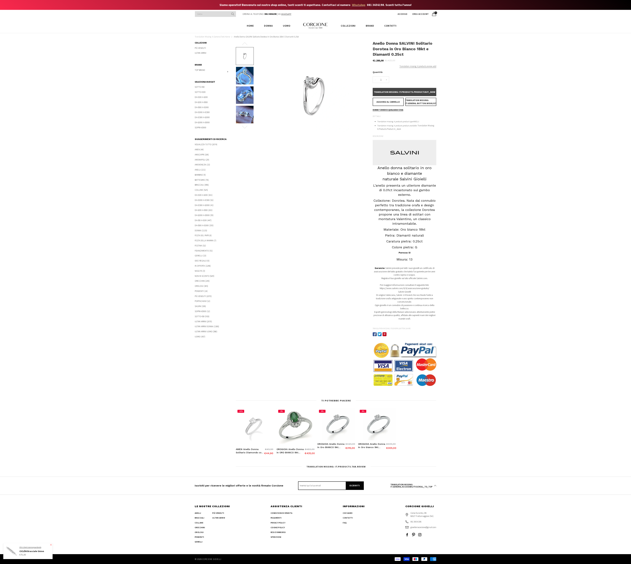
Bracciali (199, 518)
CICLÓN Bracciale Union (31, 551)
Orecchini (200, 527)
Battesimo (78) (202, 180)
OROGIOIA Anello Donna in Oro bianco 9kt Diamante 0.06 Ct (371, 446)
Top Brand (200, 70)
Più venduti (200, 48)
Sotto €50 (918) (202, 316)
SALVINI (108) (200, 306)
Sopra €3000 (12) (202, 311)
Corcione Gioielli (211, 559)
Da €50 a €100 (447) (203, 220)
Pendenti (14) (201, 291)
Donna (268, 25)
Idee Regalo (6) (202, 260)
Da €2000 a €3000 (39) (204, 215)
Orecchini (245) (202, 281)
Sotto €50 (200, 87)
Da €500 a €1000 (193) (204, 225)
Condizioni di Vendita (281, 513)
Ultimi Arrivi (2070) (203, 321)
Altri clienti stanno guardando (30, 547)
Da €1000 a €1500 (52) (204, 200)
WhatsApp (358, 5)
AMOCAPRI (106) (202, 154)
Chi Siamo (347, 513)
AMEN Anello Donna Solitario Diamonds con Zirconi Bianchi (249, 451)
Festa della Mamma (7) (205, 240)
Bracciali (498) (202, 184)
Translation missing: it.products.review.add (417, 66)
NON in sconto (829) (204, 276)
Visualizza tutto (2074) (206, 144)
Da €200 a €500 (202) (203, 210)
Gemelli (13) (200, 255)
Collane (199, 522)
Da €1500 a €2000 (202, 117)
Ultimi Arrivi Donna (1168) (207, 326)
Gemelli (198, 542)
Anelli (198, 513)
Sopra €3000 (200, 127)
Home (250, 25)
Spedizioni (276, 537)
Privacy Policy (278, 522)
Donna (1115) (201, 230)
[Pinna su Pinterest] (384, 334)
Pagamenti (276, 518)
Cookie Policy (278, 527)
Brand (370, 25)
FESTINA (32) (200, 245)
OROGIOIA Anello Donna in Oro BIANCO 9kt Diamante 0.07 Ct (330, 446)
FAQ (345, 522)
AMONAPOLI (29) (202, 159)
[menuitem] (250, 25)
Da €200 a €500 (201, 102)
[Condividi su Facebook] (375, 334)
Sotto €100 (200, 92)
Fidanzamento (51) (204, 250)
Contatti (390, 25)
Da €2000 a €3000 (202, 122)
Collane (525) (201, 190)
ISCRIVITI (354, 485)
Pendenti (199, 537)
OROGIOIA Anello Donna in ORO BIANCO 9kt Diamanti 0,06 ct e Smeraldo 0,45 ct (290, 451)
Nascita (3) (200, 271)
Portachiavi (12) (202, 301)
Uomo (286, 25)
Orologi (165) (201, 286)
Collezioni (348, 25)
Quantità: (378, 72)
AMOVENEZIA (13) (202, 164)
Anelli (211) (200, 169)
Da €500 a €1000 (202, 107)
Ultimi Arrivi (200, 53)
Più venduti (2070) (203, 296)
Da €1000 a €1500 (202, 112)
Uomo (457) (200, 336)
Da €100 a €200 (201, 97)
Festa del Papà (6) (203, 235)
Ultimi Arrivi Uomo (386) (206, 331)
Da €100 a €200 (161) (203, 195)
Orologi (199, 532)
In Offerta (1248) (203, 265)
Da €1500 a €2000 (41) (204, 205)
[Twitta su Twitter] (380, 334)
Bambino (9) (200, 174)
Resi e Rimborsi (278, 532)
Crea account (420, 14)
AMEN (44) (199, 149)
